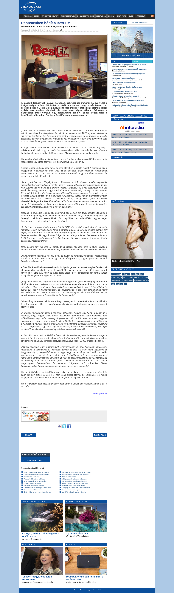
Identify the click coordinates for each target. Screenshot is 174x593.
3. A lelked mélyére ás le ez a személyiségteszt (128, 73)
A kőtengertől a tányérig (31, 477)
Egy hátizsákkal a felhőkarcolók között (74, 481)
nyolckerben (121, 284)
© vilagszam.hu (100, 394)
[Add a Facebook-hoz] (69, 428)
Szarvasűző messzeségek (71, 490)
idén (113, 284)
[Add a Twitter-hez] (64, 428)
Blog (131, 16)
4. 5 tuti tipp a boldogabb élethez (123, 78)
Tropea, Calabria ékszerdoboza (34, 479)
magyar (117, 274)
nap (146, 277)
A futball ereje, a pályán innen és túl (73, 485)
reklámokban (117, 281)
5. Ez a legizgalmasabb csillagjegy (124, 82)
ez (112, 274)
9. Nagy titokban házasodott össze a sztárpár (128, 100)
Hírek (36, 16)
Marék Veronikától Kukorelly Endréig (74, 492)
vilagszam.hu (77, 590)
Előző (28, 435)
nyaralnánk (128, 281)
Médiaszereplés (68, 16)
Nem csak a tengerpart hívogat (34, 485)
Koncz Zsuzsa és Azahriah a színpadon (75, 483)
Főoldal (28, 16)
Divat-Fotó (121, 16)
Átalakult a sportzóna (69, 477)
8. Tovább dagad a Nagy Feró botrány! (125, 96)
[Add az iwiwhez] (60, 428)
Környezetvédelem (85, 16)
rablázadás (128, 277)
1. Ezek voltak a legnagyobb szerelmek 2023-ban (129, 64)
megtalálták (139, 277)
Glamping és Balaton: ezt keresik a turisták (76, 487)
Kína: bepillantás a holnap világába (35, 481)
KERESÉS (119, 23)
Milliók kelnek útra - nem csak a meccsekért (76, 472)
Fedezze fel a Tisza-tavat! (32, 483)
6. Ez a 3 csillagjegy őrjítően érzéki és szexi (127, 87)
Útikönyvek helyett (50, 16)
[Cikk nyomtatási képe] (61, 30)
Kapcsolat (140, 16)
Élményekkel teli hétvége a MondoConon (37, 492)
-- (111, 287)
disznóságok (116, 277)
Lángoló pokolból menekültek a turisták (36, 474)
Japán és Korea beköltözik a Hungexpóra (75, 474)
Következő (100, 435)
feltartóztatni (139, 281)
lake (147, 281)
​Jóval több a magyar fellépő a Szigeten (36, 472)
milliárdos (126, 274)
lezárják (134, 274)
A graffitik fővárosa (77, 533)
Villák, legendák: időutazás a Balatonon (74, 479)
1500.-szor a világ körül (32, 460)
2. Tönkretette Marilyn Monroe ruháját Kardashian (129, 69)
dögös (141, 274)
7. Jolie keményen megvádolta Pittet (124, 91)
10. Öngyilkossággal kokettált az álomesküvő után (130, 105)
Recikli (111, 16)
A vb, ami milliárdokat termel (33, 490)
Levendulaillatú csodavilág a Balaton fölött (37, 487)
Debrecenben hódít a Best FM (45, 23)
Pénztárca (101, 16)
